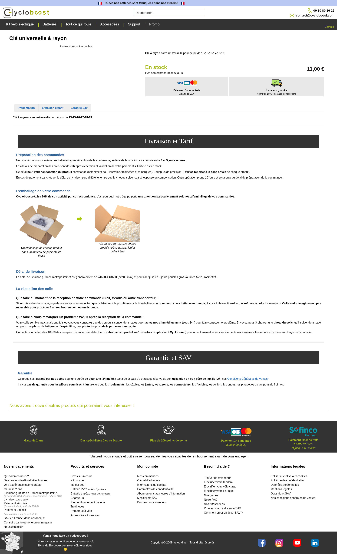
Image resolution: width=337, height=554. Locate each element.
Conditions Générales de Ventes (247, 378)
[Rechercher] (174, 11)
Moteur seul (78, 484)
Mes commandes (147, 476)
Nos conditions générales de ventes (293, 497)
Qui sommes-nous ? (16, 476)
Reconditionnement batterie (88, 502)
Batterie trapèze (81, 493)
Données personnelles (285, 484)
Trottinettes (77, 506)
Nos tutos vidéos (214, 504)
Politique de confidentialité (287, 480)
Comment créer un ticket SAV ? (223, 512)
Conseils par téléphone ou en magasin (28, 522)
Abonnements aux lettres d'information (161, 493)
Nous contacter (13, 526)
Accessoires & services (85, 515)
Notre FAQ (210, 499)
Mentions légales (281, 489)
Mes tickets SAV (147, 497)
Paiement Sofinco (15, 509)
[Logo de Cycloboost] (26, 13)
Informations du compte (151, 484)
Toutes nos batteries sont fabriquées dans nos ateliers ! (135, 3)
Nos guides (211, 495)
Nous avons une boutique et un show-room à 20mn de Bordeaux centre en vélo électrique (65, 543)
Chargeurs (77, 497)
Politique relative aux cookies (289, 476)
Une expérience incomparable (22, 484)
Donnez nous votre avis (152, 502)
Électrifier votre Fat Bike (219, 490)
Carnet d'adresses (148, 480)
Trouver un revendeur (217, 477)
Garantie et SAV (281, 493)
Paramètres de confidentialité (155, 489)
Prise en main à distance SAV (222, 508)
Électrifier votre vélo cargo (220, 486)
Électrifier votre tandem (218, 482)
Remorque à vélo (81, 510)
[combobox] (169, 12)
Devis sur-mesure (81, 476)
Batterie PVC (89, 489)
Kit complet (77, 480)
